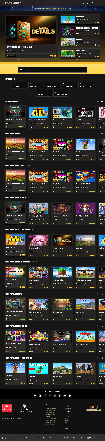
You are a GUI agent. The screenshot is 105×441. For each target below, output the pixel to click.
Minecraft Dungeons (50, 410)
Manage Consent (18, 418)
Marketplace (67, 406)
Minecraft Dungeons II (51, 408)
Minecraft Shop (68, 408)
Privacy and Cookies (25, 437)
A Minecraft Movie (50, 424)
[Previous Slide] (98, 101)
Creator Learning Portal (51, 418)
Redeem (66, 428)
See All (28, 165)
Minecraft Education (50, 414)
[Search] (88, 3)
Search (20, 66)
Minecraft (48, 406)
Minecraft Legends (50, 412)
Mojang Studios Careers (51, 420)
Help (66, 415)
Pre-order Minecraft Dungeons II (57, 8)
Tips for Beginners (69, 413)
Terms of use (46, 437)
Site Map (66, 418)
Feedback (67, 416)
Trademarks (52, 437)
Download (67, 420)
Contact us (67, 422)
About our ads (59, 437)
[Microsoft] (91, 438)
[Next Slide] (102, 101)
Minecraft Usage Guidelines (8, 418)
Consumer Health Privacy (36, 437)
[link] (35, 395)
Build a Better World (50, 422)
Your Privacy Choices (79, 437)
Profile (66, 426)
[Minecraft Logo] (13, 3)
